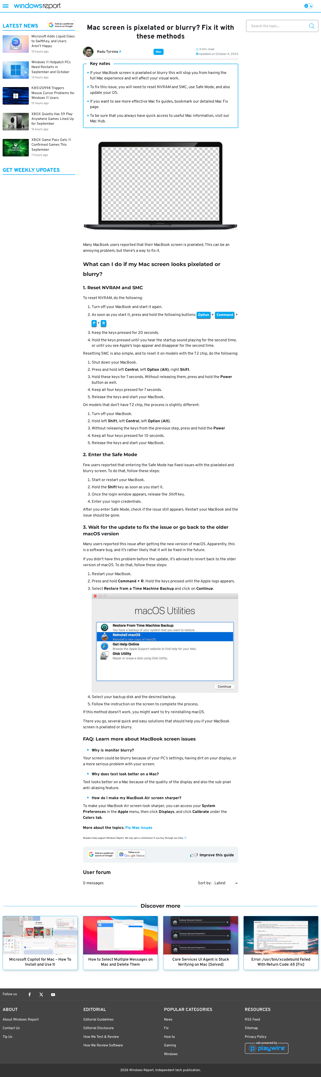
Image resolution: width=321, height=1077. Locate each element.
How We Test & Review (101, 1037)
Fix (166, 1028)
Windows (171, 1054)
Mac (158, 52)
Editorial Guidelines (98, 1019)
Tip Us (7, 1037)
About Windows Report (21, 1019)
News (168, 1019)
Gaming (170, 1045)
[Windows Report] (37, 6)
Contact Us (11, 1028)
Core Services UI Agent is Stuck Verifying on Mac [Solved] (200, 962)
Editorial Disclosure (98, 1028)
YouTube (53, 994)
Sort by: (205, 883)
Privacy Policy (255, 1037)
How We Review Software (103, 1045)
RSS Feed (252, 1019)
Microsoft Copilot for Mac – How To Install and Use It (40, 962)
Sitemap (251, 1028)
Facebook (29, 994)
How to (169, 1037)
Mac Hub (97, 121)
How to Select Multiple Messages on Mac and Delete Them (120, 962)
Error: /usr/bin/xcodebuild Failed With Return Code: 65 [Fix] (280, 962)
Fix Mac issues (138, 827)
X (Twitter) (41, 994)
